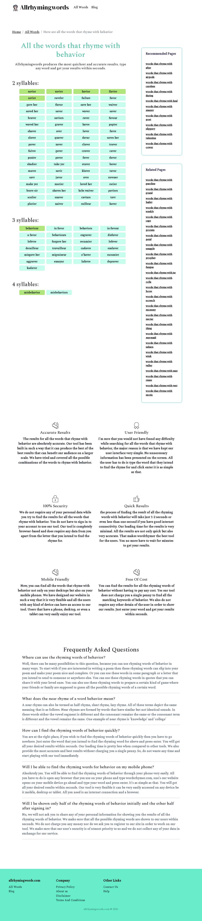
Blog (94, 7)
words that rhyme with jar (161, 273)
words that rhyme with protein (159, 228)
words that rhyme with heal (162, 101)
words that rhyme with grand (159, 191)
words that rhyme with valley (159, 363)
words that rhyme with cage (159, 219)
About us (62, 891)
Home (16, 32)
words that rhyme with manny (159, 108)
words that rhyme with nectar (159, 317)
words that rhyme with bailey (159, 200)
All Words (81, 7)
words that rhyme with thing (159, 326)
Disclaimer (63, 896)
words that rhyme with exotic (159, 393)
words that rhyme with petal (159, 237)
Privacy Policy (65, 887)
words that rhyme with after (159, 66)
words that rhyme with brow (159, 289)
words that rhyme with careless (159, 84)
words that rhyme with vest (161, 386)
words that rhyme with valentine (159, 136)
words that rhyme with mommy (159, 308)
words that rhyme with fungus (159, 265)
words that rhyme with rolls (159, 280)
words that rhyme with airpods (159, 75)
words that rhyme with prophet (159, 256)
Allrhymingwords (44, 7)
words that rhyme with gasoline (159, 182)
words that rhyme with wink (159, 354)
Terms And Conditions (70, 900)
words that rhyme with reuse (159, 378)
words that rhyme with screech (159, 298)
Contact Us (110, 887)
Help (106, 891)
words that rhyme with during (159, 94)
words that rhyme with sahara (159, 345)
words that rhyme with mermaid (159, 336)
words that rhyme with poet (159, 118)
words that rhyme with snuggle (159, 247)
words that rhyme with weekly (159, 210)
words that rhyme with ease (162, 371)
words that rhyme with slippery (159, 127)
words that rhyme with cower (159, 145)
